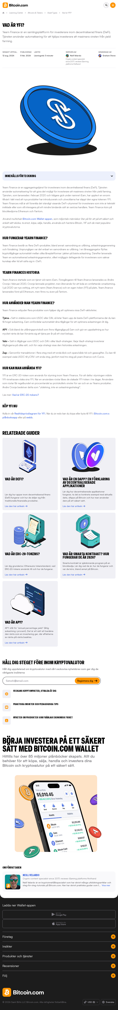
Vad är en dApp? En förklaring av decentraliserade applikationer (86, 482)
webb (29, 417)
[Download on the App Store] (59, 923)
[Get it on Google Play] (59, 914)
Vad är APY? (14, 622)
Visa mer (106, 885)
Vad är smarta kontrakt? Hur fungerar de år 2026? (86, 556)
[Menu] (113, 5)
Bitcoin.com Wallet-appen (37, 218)
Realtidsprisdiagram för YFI (29, 413)
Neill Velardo (31, 875)
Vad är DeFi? (14, 479)
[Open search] (106, 5)
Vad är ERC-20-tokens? (25, 394)
